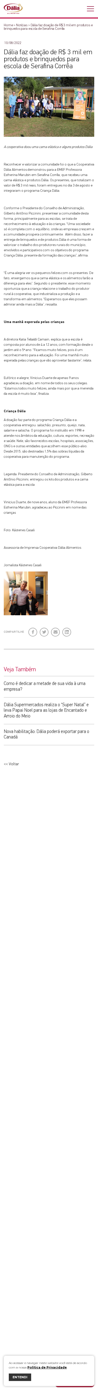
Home (8, 25)
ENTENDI (20, 1377)
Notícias (21, 25)
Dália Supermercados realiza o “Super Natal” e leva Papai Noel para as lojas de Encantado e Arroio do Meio (46, 710)
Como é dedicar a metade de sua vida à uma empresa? (44, 686)
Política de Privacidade (47, 1367)
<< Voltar (11, 764)
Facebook (33, 630)
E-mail (55, 631)
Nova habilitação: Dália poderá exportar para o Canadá (46, 734)
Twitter (44, 630)
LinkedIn (67, 630)
